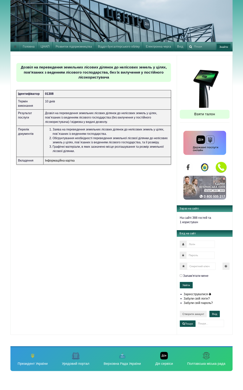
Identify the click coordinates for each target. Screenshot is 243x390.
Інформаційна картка (60, 160)
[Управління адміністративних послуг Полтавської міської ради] (55, 22)
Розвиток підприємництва (74, 46)
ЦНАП (45, 46)
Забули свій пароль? (198, 302)
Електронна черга (158, 46)
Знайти (223, 46)
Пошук (189, 323)
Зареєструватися (196, 294)
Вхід (180, 46)
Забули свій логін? (197, 298)
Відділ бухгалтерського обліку (119, 46)
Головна (29, 46)
